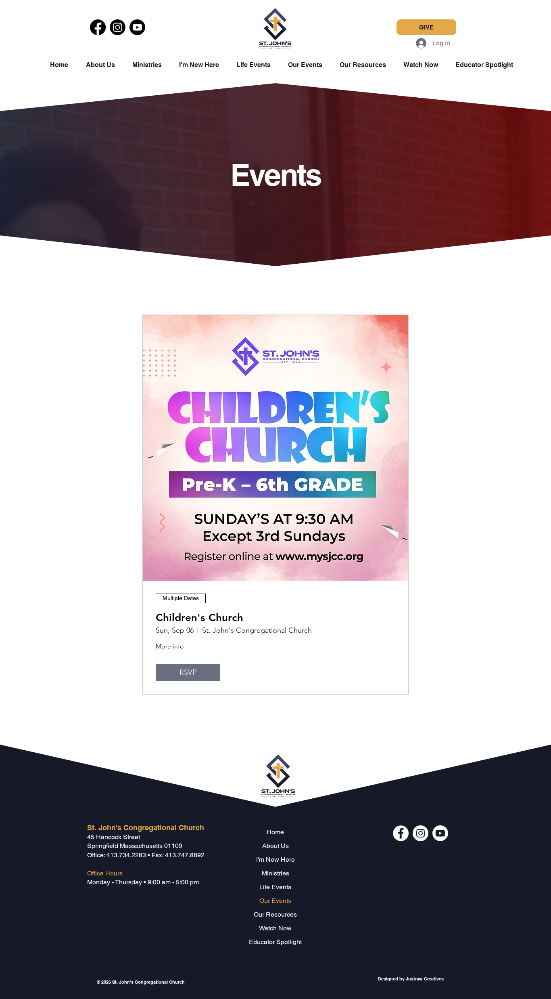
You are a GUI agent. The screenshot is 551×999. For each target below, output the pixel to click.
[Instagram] (117, 27)
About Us (275, 846)
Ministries (275, 873)
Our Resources (275, 914)
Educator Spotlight (275, 942)
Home (275, 832)
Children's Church (199, 617)
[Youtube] (137, 27)
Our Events (275, 901)
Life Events (275, 887)
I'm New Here (275, 859)
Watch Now (275, 928)
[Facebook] (98, 27)
